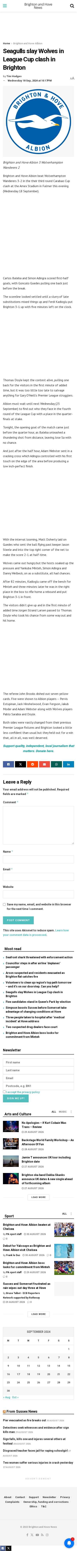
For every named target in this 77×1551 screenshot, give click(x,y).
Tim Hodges (14, 76)
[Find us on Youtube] (37, 1535)
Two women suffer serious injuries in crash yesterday (38, 1462)
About (7, 1497)
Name (8, 851)
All (54, 1111)
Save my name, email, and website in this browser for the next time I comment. (39, 906)
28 (58, 1382)
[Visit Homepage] (38, 6)
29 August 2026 (34, 1132)
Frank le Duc (13, 1255)
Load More (38, 1197)
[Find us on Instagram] (47, 1535)
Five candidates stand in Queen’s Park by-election (38, 1001)
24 (18, 1382)
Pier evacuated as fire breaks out (24, 1420)
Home (6, 43)
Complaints (12, 1501)
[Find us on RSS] (42, 1535)
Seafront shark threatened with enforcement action (39, 957)
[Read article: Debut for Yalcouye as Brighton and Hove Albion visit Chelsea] (64, 1251)
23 (8, 1382)
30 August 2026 (36, 1234)
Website (8, 886)
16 (8, 1374)
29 (68, 1382)
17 (18, 1374)
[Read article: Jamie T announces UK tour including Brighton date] (11, 1161)
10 (18, 1365)
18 (28, 1374)
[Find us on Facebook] (27, 1535)
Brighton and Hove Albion (27, 43)
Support (34, 1497)
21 (58, 1374)
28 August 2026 (34, 1149)
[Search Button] (72, 6)
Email (8, 869)
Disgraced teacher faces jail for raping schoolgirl (35, 1450)
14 (58, 1365)
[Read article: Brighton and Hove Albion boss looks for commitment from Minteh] (64, 1268)
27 (48, 1382)
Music (63, 1111)
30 (8, 1390)
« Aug (6, 1397)
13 (48, 1365)
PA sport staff (14, 1234)
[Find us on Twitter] (32, 1535)
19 (38, 1374)
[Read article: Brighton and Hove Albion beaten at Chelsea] (64, 1230)
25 (28, 1382)
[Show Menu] (5, 6)
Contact (20, 1497)
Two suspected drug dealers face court (31, 1027)
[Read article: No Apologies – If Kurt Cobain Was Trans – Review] (11, 1126)
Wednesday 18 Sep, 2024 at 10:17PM (30, 80)
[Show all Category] (71, 1111)
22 (68, 1374)
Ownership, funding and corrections (46, 1501)
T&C (43, 1506)
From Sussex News (22, 1411)
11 (28, 1365)
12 (38, 1365)
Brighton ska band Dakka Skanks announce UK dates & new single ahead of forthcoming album (47, 1179)
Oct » (15, 1397)
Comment (11, 802)
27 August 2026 (34, 1166)
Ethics (33, 1506)
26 (38, 1382)
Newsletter (49, 1497)
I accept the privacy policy (23, 1092)
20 (48, 1374)
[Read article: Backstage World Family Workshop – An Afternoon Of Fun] (11, 1143)
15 (68, 1365)
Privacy (65, 1497)
